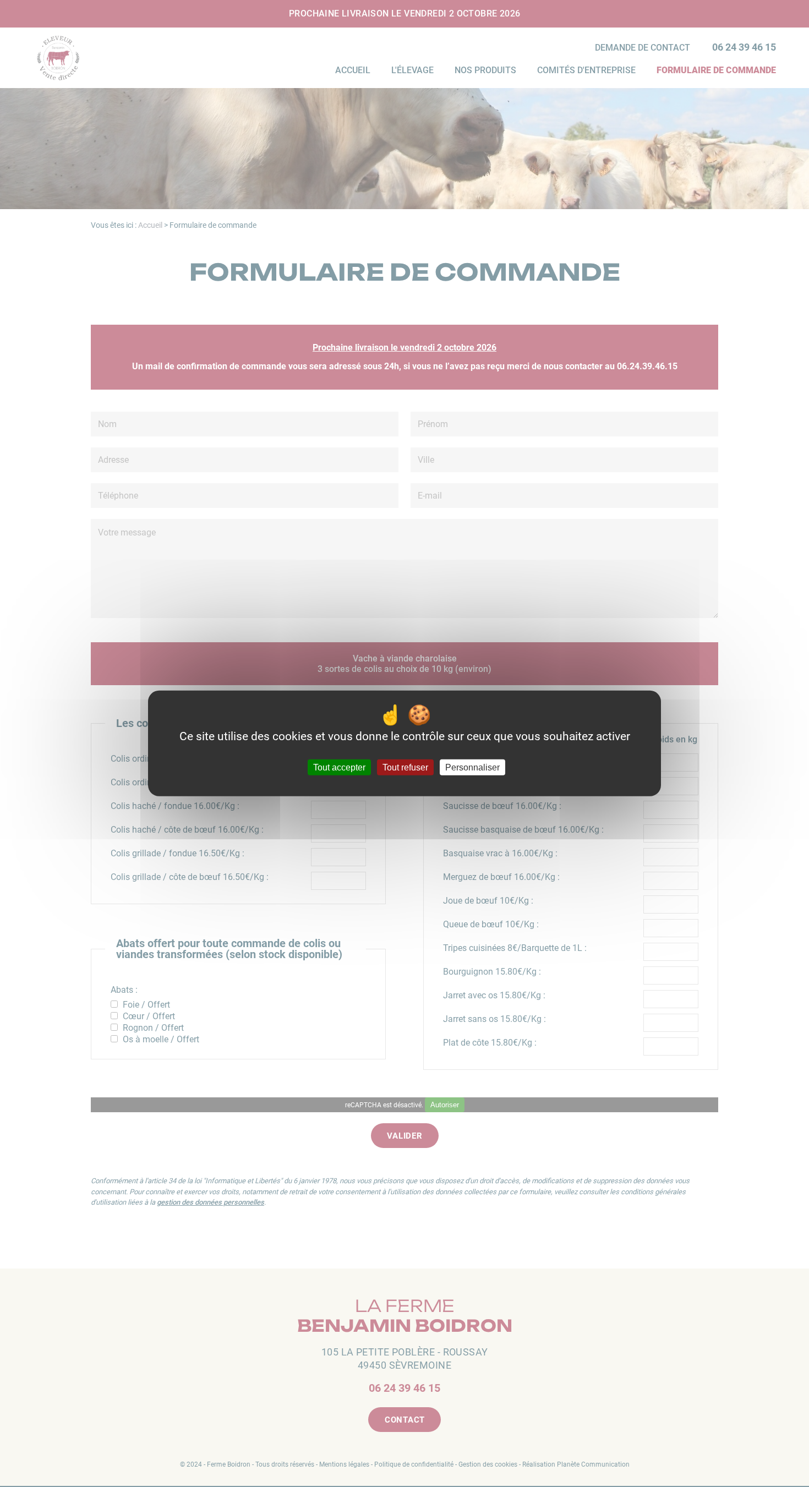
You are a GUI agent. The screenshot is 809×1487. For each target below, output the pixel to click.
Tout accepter (339, 767)
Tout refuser (405, 767)
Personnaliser (472, 767)
